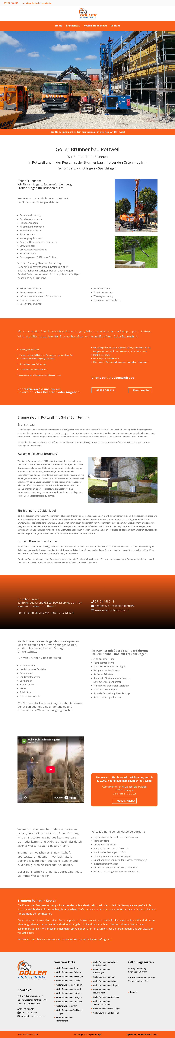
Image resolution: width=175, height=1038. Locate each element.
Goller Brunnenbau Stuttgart (68, 993)
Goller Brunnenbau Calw (104, 977)
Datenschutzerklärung (148, 1034)
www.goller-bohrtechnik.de (112, 610)
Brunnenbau (73, 25)
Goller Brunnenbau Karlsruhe (69, 972)
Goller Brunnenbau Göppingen (106, 1008)
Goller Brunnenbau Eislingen (105, 981)
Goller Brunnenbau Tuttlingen (69, 1001)
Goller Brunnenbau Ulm (66, 1006)
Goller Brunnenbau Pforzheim (69, 985)
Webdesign (78, 1034)
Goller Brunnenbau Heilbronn (106, 1013)
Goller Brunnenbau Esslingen (106, 985)
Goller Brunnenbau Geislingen (106, 997)
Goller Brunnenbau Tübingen (69, 997)
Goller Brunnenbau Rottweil (68, 989)
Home (58, 25)
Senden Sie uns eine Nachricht (114, 606)
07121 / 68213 (11, 3)
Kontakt (115, 25)
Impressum (131, 1034)
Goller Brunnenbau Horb (67, 968)
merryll (98, 1034)
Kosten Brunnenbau (95, 25)
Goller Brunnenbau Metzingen (69, 976)
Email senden (141, 390)
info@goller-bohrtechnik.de (32, 1016)
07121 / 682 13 (104, 601)
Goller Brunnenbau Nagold (68, 980)
